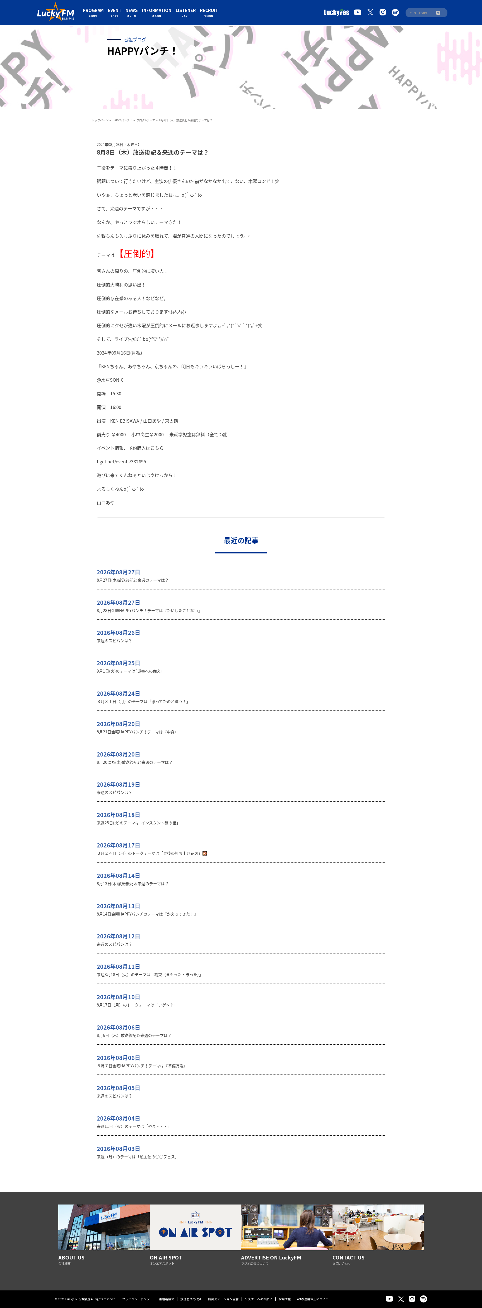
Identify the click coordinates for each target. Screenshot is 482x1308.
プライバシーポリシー (137, 1299)
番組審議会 (166, 1299)
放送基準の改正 (191, 1299)
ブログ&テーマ (145, 120)
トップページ (100, 120)
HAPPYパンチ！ (122, 120)
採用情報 (285, 1299)
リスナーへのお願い (259, 1299)
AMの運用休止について (313, 1299)
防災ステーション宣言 (223, 1299)
